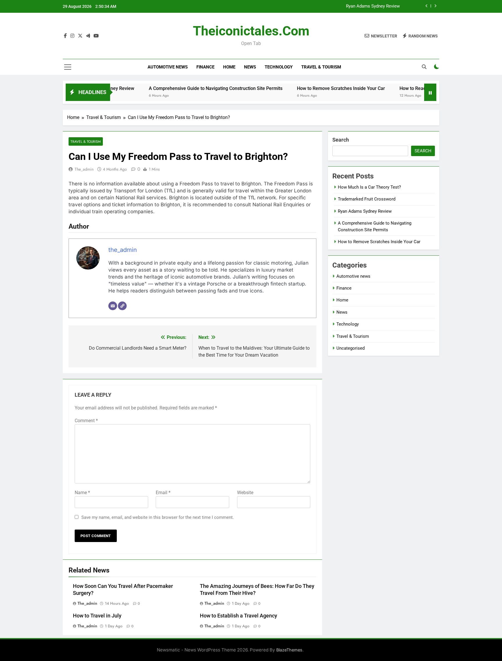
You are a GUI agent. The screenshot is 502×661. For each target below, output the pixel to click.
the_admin (84, 169)
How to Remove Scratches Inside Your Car (328, 88)
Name (82, 492)
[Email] (112, 305)
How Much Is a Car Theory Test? (369, 187)
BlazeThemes (289, 649)
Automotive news (168, 67)
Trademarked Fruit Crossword (366, 199)
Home (229, 67)
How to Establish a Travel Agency (238, 616)
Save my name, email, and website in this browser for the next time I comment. (157, 517)
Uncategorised (350, 348)
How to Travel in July (97, 616)
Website (245, 492)
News (250, 67)
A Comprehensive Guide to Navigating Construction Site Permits (202, 88)
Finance (205, 67)
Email (163, 492)
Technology (279, 67)
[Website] (122, 305)
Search (340, 140)
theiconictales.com (251, 31)
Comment (86, 420)
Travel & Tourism (321, 67)
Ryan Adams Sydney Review (373, 6)
